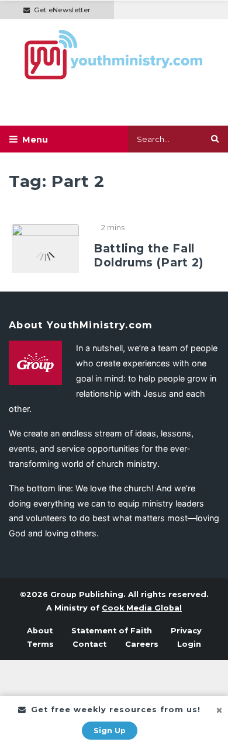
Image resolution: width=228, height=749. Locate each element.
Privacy (186, 630)
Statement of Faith (111, 630)
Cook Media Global (142, 608)
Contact (89, 644)
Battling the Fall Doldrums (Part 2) (148, 255)
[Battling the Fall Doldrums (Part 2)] (45, 248)
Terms (40, 644)
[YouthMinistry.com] (114, 55)
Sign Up (110, 730)
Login (189, 644)
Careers (141, 644)
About (40, 630)
